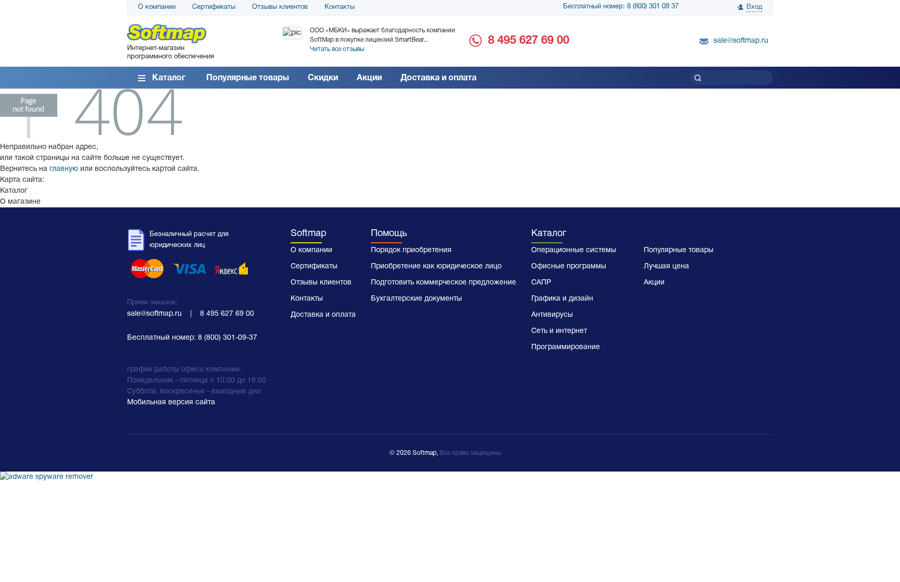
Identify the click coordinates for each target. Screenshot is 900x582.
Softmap (309, 233)
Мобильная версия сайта (171, 402)
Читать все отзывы (337, 49)
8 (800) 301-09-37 (227, 338)
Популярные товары (247, 78)
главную (63, 169)
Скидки (323, 78)
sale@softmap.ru (741, 41)
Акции (369, 78)
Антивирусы (552, 315)
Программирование (565, 347)
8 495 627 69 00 (528, 40)
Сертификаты (213, 7)
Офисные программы (568, 266)
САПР (541, 282)
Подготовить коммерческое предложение (443, 282)
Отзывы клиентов (280, 7)
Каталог (168, 78)
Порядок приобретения (411, 250)
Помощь (389, 233)
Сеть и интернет (559, 331)
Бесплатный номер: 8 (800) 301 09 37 (621, 7)
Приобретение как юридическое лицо (436, 266)
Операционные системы (573, 250)
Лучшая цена (666, 266)
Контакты (339, 7)
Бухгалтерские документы (416, 298)
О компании (157, 7)
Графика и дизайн (562, 298)
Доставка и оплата (439, 78)
